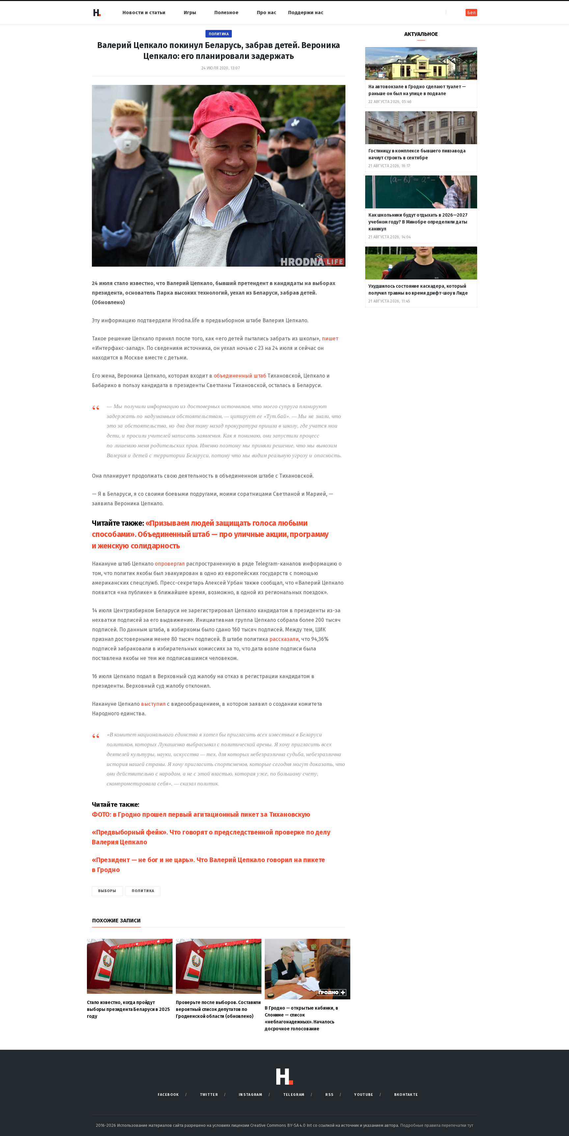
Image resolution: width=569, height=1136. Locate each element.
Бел (471, 12)
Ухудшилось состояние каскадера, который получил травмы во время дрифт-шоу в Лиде (418, 289)
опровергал (170, 564)
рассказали (284, 639)
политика (143, 891)
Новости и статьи (143, 12)
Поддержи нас (305, 12)
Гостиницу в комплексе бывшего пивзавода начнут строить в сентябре (417, 154)
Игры (190, 12)
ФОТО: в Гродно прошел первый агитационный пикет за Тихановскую (201, 814)
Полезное (226, 12)
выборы (107, 891)
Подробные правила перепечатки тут (436, 1125)
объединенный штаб (240, 376)
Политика (219, 34)
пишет (330, 338)
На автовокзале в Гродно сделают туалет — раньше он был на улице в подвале (417, 90)
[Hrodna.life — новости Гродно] (97, 12)
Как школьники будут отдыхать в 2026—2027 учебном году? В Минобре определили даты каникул (417, 222)
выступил (154, 704)
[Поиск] (451, 12)
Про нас (266, 12)
